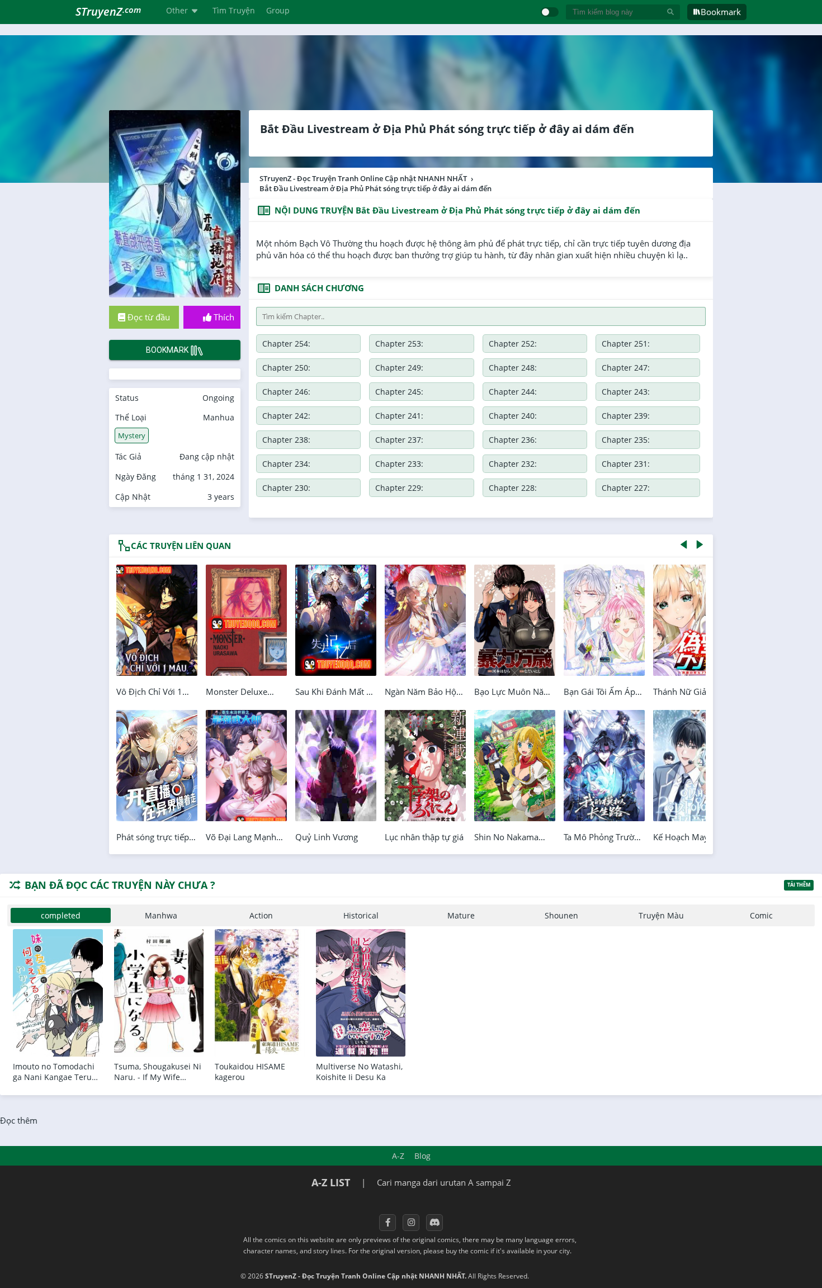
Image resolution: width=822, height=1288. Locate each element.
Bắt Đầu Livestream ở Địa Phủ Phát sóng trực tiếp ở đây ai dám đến (447, 128)
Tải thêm (798, 884)
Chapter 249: (399, 367)
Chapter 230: (286, 487)
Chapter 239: (626, 415)
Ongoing (218, 397)
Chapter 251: (626, 343)
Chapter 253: (399, 343)
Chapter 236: (513, 439)
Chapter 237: (399, 439)
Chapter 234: (286, 463)
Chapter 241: (399, 415)
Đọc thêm (18, 1120)
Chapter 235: (626, 439)
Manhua (218, 417)
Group (278, 10)
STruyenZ (108, 11)
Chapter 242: (286, 415)
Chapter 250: (286, 367)
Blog (422, 1155)
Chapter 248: (513, 367)
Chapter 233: (399, 463)
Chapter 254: (286, 343)
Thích (222, 317)
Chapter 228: (513, 487)
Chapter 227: (626, 487)
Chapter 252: (513, 343)
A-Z (398, 1155)
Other (177, 10)
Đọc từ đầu (147, 317)
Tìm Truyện (233, 10)
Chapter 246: (286, 391)
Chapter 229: (399, 487)
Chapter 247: (626, 367)
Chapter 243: (626, 391)
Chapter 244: (513, 391)
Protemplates (561, 1276)
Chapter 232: (513, 463)
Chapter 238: (286, 439)
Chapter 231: (626, 463)
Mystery (131, 435)
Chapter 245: (399, 391)
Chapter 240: (513, 415)
